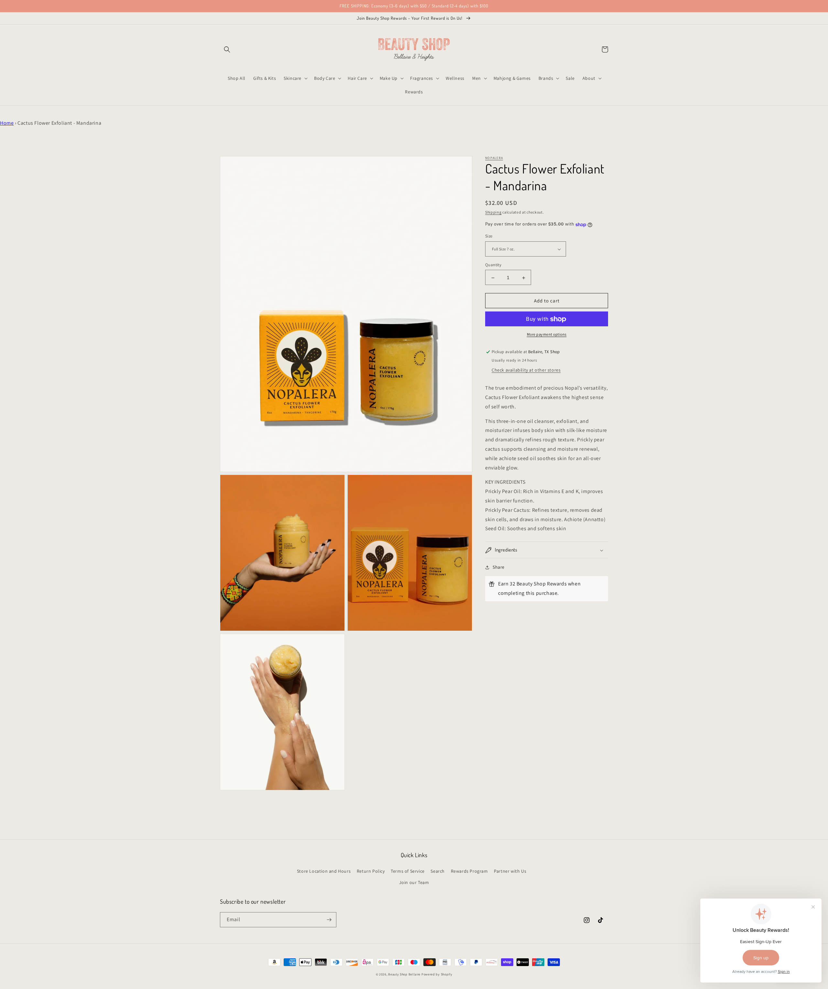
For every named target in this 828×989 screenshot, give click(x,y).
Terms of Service (408, 871)
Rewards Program (469, 871)
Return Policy (371, 871)
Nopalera (494, 158)
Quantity (493, 265)
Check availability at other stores (526, 370)
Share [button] (499, 567)
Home (7, 123)
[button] (227, 49)
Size (489, 236)
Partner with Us (510, 871)
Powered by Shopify (436, 974)
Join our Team (414, 882)
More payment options (547, 334)
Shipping (493, 212)
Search (437, 871)
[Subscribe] (329, 919)
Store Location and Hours (324, 871)
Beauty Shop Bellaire (404, 974)
